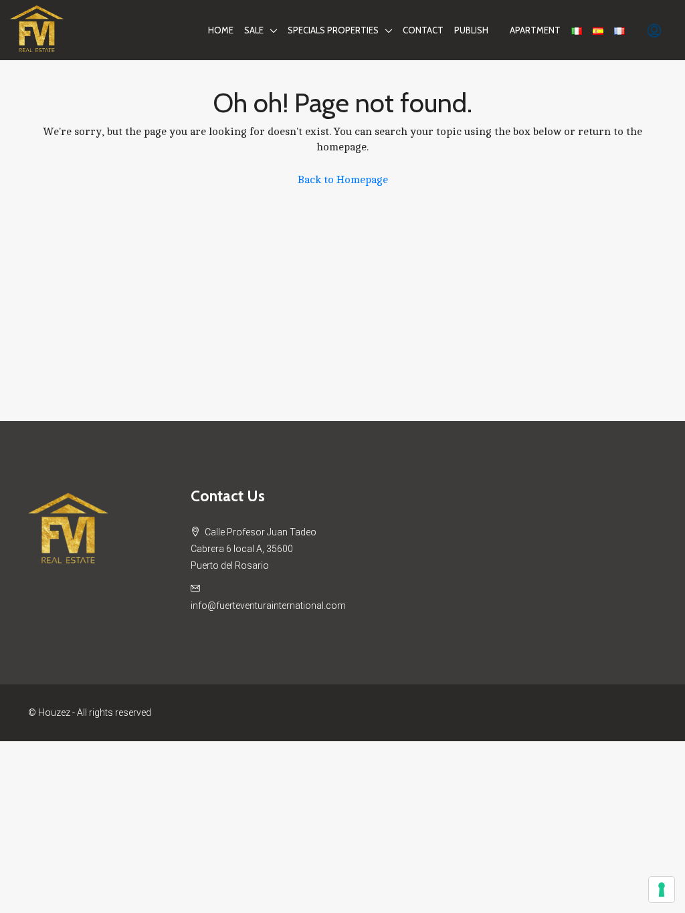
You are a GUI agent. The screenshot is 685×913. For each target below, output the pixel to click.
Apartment (535, 30)
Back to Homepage (343, 180)
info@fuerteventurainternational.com (268, 605)
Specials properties (333, 30)
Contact (423, 30)
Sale (254, 30)
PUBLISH (471, 30)
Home (220, 30)
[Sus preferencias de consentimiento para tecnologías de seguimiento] (661, 889)
